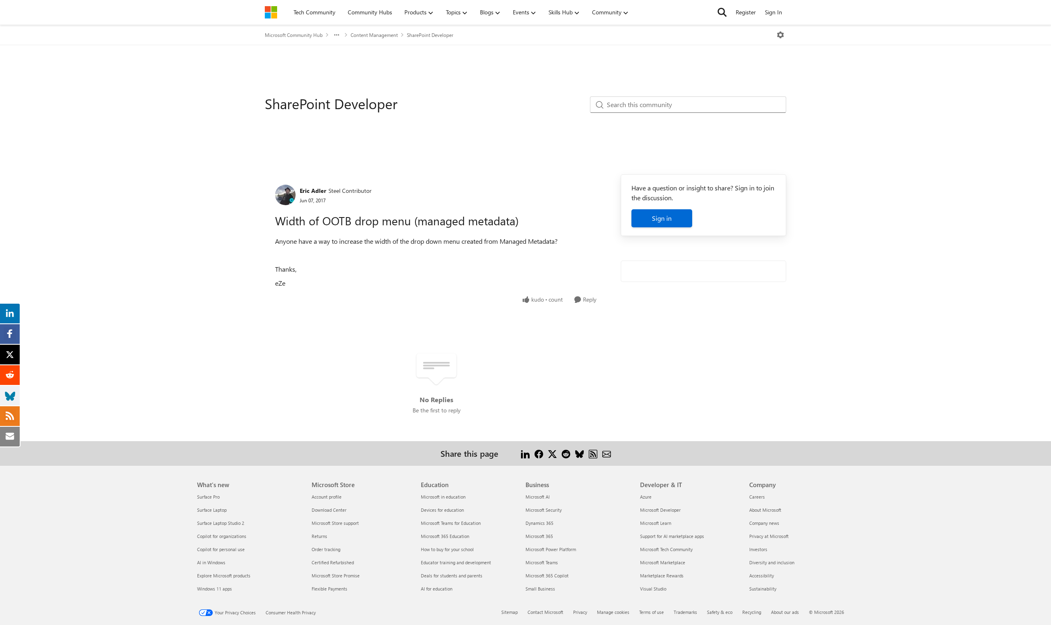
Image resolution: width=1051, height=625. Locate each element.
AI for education (436, 589)
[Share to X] (552, 453)
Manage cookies (613, 612)
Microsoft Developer (660, 510)
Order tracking (326, 549)
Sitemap (509, 612)
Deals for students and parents (451, 575)
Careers (757, 497)
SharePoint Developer (430, 35)
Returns (319, 536)
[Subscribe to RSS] (593, 453)
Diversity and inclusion (771, 562)
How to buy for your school (447, 549)
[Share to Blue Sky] (579, 453)
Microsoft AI (538, 497)
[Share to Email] (606, 453)
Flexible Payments (329, 589)
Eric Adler (313, 191)
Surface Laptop (212, 510)
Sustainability (762, 589)
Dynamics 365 (539, 523)
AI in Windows (211, 562)
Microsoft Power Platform (551, 549)
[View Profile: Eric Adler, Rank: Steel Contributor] (285, 195)
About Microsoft (765, 510)
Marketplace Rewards (662, 575)
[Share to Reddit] (566, 453)
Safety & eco (719, 612)
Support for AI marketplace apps (672, 536)
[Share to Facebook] (539, 453)
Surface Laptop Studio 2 (220, 523)
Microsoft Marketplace (662, 562)
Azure (646, 497)
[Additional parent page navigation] (337, 35)
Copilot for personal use (221, 549)
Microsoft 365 (539, 536)
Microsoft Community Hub (294, 35)
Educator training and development (456, 562)
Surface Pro (208, 497)
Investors (758, 549)
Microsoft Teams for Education (451, 523)
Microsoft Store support (335, 523)
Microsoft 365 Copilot (547, 575)
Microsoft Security (544, 510)
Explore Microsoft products (223, 575)
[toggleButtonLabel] (780, 35)
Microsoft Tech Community (666, 549)
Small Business (540, 589)
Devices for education (442, 510)
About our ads (785, 612)
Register (746, 12)
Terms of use (651, 612)
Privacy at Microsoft (769, 536)
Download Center (329, 510)
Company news (764, 523)
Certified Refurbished (333, 562)
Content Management (374, 35)
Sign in (662, 218)
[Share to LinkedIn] (525, 453)
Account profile (327, 497)
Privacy (580, 612)
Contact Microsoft (545, 612)
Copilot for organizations (221, 536)
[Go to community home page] (271, 12)
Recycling (751, 612)
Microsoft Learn (655, 523)
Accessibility (761, 575)
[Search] (722, 12)
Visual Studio (653, 589)
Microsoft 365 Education (445, 536)
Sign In (773, 12)
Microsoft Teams (542, 562)
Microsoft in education (443, 497)
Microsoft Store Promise (336, 575)
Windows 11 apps (214, 589)
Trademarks (685, 612)
